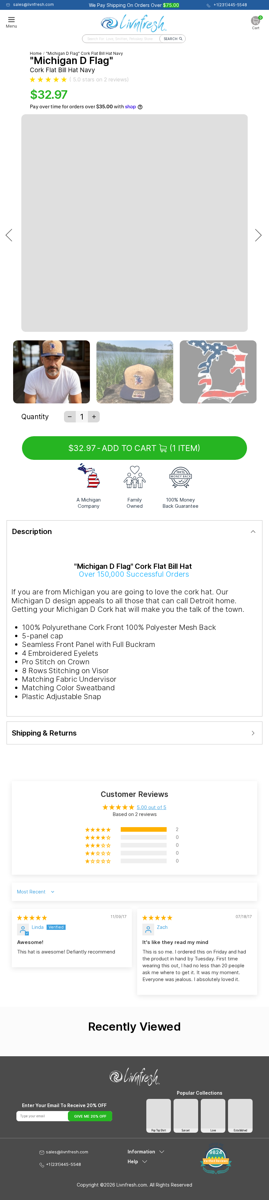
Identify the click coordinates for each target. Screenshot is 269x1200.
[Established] (240, 1113)
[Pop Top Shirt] (158, 1113)
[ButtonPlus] (94, 416)
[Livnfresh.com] (134, 21)
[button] (48, 79)
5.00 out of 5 (151, 807)
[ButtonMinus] (70, 416)
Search (170, 39)
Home (36, 53)
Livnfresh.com (131, 1185)
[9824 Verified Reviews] (216, 1172)
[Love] (213, 1113)
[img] (32, 917)
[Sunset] (186, 1113)
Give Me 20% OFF (90, 1116)
